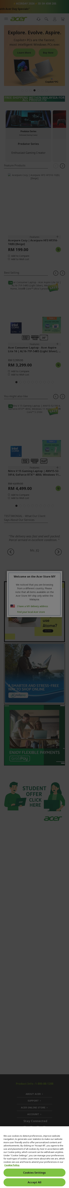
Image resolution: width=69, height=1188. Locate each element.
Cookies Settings (34, 1172)
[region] (34, 1157)
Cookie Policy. (12, 1165)
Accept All (34, 1182)
